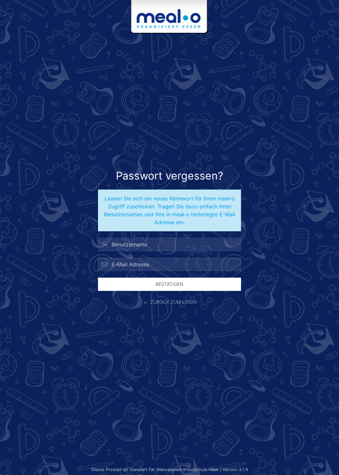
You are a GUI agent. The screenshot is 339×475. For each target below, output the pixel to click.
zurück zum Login (173, 302)
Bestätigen (169, 284)
